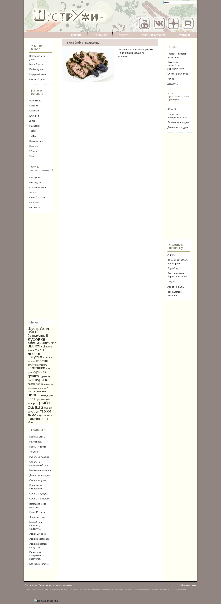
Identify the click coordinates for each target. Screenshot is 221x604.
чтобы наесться (37, 187)
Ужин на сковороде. (39, 539)
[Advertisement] (41, 266)
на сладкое (35, 182)
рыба (44, 402)
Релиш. (171, 78)
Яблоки (33, 151)
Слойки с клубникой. (178, 73)
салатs (35, 407)
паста (31, 391)
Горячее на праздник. (40, 470)
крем (30, 373)
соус (30, 411)
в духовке (38, 337)
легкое (32, 192)
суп (36, 411)
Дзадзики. (172, 83)
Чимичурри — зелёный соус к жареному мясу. (175, 65)
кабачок (42, 361)
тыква (32, 415)
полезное (34, 202)
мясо (47, 384)
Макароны (34, 126)
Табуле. (171, 281)
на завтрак (34, 207)
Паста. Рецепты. (37, 446)
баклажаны (36, 335)
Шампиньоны (36, 141)
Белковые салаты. (39, 564)
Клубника (34, 116)
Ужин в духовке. (37, 534)
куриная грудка (37, 374)
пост (31, 399)
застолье (32, 361)
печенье (41, 391)
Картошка (34, 110)
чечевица (48, 415)
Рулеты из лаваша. (39, 457)
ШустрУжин (184, 34)
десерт (34, 353)
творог (45, 411)
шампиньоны (38, 419)
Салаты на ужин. (38, 480)
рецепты (76, 34)
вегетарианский (42, 342)
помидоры (46, 395)
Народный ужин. (37, 74)
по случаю (100, 34)
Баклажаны (35, 100)
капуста (32, 365)
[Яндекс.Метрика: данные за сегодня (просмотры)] (46, 601)
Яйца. (32, 156)
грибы (39, 350)
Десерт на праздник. (40, 475)
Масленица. (35, 441)
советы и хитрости (153, 34)
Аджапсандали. (175, 287)
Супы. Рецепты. (37, 512)
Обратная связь (188, 585)
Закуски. (33, 451)
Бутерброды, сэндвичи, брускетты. (36, 525)
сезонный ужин (37, 79)
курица (41, 379)
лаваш (31, 383)
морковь (40, 384)
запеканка (48, 357)
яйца (30, 422)
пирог (33, 394)
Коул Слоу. (173, 268)
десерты (124, 34)
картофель (41, 365)
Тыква (32, 136)
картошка (36, 368)
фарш (40, 415)
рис (35, 403)
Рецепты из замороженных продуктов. (37, 555)
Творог (32, 131)
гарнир (49, 347)
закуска (35, 357)
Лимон (32, 121)
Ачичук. (171, 255)
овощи (43, 387)
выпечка (36, 345)
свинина (48, 408)
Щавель (33, 146)
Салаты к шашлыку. (39, 498)
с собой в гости (37, 197)
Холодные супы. (38, 517)
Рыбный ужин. (36, 69)
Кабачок (33, 105)
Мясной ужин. (36, 64)
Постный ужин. (37, 436)
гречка (31, 350)
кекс (48, 368)
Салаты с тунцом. (38, 493)
